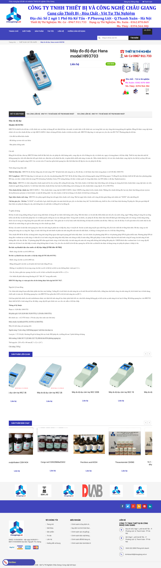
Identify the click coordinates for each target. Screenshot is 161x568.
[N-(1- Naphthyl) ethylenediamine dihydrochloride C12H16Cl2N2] (134, 443)
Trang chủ (50, 524)
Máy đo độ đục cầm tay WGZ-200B (62, 392)
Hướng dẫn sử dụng (54, 543)
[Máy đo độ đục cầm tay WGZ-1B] (98, 374)
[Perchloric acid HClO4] (63, 444)
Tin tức (49, 535)
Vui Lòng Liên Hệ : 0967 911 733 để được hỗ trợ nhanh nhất (50, 114)
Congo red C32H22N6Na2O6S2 (26, 462)
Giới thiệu (50, 528)
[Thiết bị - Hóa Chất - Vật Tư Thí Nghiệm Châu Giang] (80, 15)
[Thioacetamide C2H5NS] (98, 444)
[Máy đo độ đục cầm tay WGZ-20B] (134, 374)
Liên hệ (49, 539)
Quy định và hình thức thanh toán (82, 528)
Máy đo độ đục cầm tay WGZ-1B (98, 392)
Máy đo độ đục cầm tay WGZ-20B (134, 392)
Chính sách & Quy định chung (81, 524)
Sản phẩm (50, 532)
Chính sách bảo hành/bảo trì (81, 543)
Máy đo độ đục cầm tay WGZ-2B (26, 393)
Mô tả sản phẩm (17, 114)
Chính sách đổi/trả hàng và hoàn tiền (84, 539)
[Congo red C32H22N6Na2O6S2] (27, 443)
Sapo (74, 565)
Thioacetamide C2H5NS (98, 462)
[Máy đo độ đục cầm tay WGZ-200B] (63, 374)
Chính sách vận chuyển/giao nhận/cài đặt (85, 532)
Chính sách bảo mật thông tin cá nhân (84, 535)
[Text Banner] (135, 86)
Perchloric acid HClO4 (62, 462)
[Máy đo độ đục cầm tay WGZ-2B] (27, 374)
